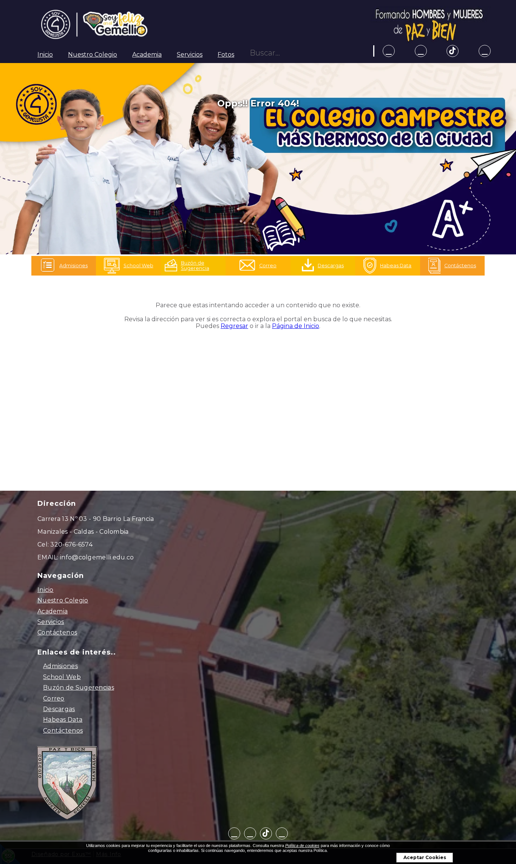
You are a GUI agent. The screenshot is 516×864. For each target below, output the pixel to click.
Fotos (226, 54)
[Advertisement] (258, 404)
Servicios (189, 54)
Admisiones (60, 666)
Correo (54, 698)
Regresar (234, 326)
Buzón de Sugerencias (78, 687)
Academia (147, 54)
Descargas (59, 709)
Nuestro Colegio (92, 54)
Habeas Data (62, 719)
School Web (62, 677)
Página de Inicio (295, 326)
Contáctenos (57, 632)
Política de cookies (302, 845)
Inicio (45, 54)
